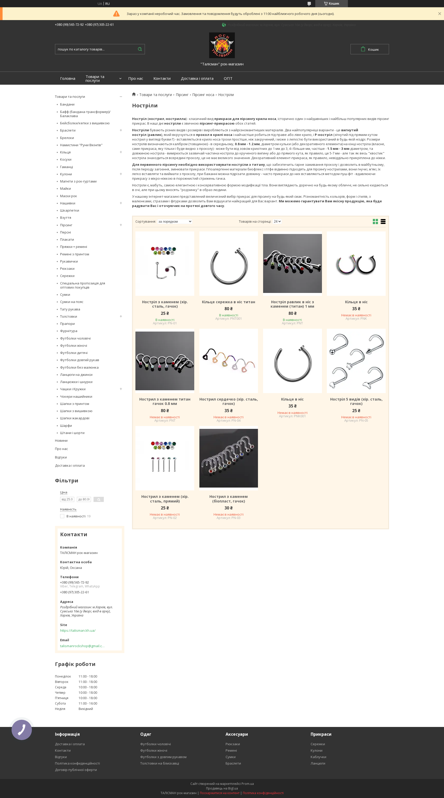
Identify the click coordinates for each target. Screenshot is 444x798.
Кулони (66, 174)
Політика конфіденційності (263, 793)
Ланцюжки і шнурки (76, 381)
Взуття (65, 217)
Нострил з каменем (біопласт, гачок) (228, 498)
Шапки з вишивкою (76, 411)
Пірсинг (66, 225)
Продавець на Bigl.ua (222, 788)
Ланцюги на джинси (76, 374)
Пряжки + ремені (73, 246)
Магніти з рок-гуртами (78, 181)
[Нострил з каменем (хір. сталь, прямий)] (164, 458)
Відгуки (61, 457)
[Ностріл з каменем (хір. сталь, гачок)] (164, 263)
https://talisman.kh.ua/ (78, 630)
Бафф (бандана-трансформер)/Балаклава (85, 113)
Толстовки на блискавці (159, 763)
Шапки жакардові (74, 418)
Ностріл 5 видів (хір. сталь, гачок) (356, 401)
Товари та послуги (95, 78)
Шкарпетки (69, 210)
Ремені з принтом (74, 254)
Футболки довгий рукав (79, 360)
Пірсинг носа (203, 94)
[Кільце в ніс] (356, 263)
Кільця (65, 152)
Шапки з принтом (74, 403)
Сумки (65, 294)
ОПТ (228, 78)
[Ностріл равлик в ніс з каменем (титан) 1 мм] (292, 263)
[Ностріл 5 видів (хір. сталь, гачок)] (356, 361)
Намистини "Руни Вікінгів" (81, 145)
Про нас (135, 78)
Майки (65, 188)
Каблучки (318, 756)
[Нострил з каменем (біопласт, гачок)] (228, 458)
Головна (67, 78)
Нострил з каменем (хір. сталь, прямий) (165, 498)
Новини (61, 440)
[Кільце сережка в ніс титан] (228, 263)
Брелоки (67, 137)
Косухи (65, 159)
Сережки (67, 275)
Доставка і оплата (197, 78)
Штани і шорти (72, 432)
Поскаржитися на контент (219, 793)
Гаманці (66, 166)
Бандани (67, 104)
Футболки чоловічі (75, 338)
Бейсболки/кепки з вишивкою (85, 123)
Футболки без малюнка (79, 367)
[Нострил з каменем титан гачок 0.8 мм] (164, 361)
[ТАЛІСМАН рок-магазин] (222, 44)
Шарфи (66, 425)
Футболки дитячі (74, 352)
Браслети (68, 130)
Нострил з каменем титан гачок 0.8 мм (164, 401)
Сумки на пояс (71, 301)
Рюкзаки (67, 268)
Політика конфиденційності (77, 763)
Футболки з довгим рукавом (163, 756)
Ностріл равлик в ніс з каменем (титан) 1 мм (292, 304)
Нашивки (67, 203)
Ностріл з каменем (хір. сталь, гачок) (165, 304)
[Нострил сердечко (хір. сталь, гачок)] (228, 361)
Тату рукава (70, 309)
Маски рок (68, 196)
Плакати (67, 239)
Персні (65, 232)
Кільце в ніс (356, 302)
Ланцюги (318, 763)
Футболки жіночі (73, 345)
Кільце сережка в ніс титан (228, 302)
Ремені (231, 750)
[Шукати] (140, 49)
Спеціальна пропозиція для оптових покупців (82, 285)
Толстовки (68, 316)
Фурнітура (68, 330)
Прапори (67, 323)
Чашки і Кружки (73, 389)
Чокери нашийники (76, 396)
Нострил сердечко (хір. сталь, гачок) (228, 401)
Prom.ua (248, 784)
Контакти (162, 78)
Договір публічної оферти (76, 769)
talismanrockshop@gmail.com (82, 646)
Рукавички (69, 261)
